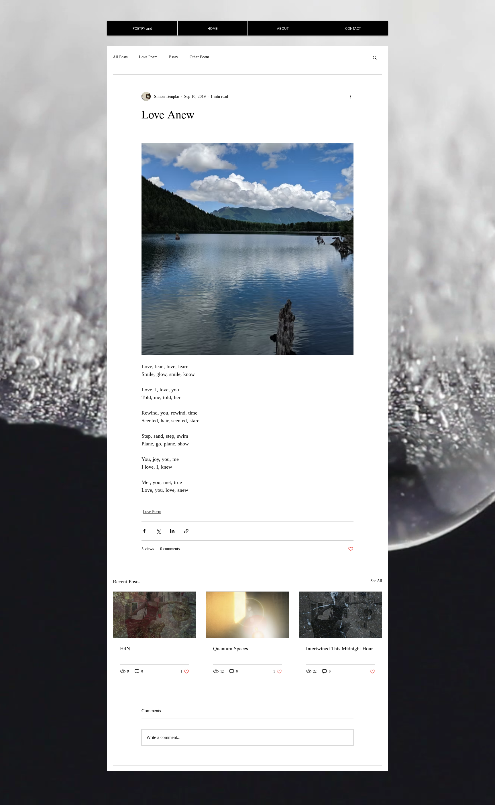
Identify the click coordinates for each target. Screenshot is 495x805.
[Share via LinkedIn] (172, 531)
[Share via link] (186, 531)
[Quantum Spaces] (247, 615)
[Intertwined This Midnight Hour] (340, 615)
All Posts (120, 57)
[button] (375, 57)
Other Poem (199, 57)
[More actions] (350, 96)
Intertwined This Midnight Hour (339, 648)
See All (376, 581)
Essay (173, 57)
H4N (125, 648)
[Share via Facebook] (144, 531)
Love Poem (148, 57)
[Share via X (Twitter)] (158, 531)
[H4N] (154, 615)
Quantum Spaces (230, 648)
